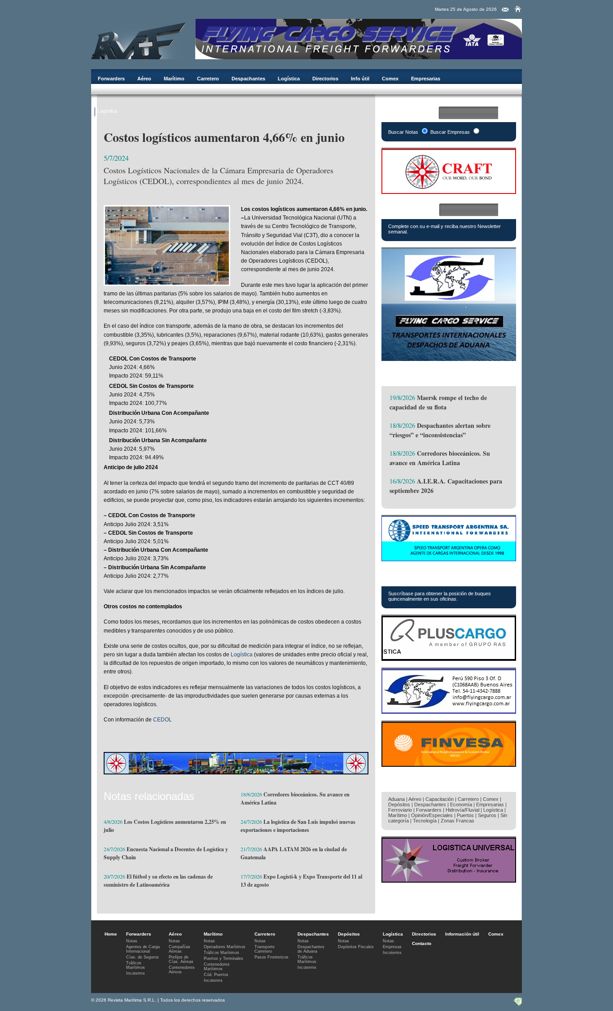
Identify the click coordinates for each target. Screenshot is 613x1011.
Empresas (392, 947)
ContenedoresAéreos (182, 969)
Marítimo (174, 78)
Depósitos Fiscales (356, 947)
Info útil (360, 78)
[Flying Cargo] (358, 57)
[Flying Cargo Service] (448, 358)
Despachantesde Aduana (311, 949)
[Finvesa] (448, 764)
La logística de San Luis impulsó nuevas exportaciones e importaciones (298, 826)
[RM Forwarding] (138, 39)
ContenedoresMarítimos (217, 966)
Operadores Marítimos (224, 947)
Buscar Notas (403, 132)
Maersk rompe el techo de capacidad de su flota (438, 402)
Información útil (462, 934)
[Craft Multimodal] (236, 772)
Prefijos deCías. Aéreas (181, 959)
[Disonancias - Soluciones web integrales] (517, 1004)
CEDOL (162, 719)
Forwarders (111, 78)
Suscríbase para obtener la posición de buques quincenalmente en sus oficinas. (439, 596)
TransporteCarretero (264, 949)
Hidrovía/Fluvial (462, 810)
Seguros (487, 815)
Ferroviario (400, 810)
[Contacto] (505, 10)
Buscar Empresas (450, 132)
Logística (289, 78)
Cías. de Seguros (142, 957)
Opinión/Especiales (432, 815)
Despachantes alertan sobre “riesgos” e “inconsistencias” (440, 430)
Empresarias (425, 78)
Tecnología (425, 820)
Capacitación (439, 799)
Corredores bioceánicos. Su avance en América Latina (440, 457)
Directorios (325, 78)
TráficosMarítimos (135, 965)
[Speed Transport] (448, 559)
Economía (461, 804)
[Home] (518, 9)
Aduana (396, 799)
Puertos (465, 815)
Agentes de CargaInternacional (143, 949)
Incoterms (135, 973)
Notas (131, 941)
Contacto (421, 943)
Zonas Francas (457, 820)
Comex (390, 78)
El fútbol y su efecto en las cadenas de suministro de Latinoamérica (158, 880)
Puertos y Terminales (223, 958)
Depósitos (399, 804)
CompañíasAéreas (179, 949)
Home (111, 934)
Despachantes (248, 78)
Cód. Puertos (216, 974)
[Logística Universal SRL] (448, 880)
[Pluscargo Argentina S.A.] (448, 658)
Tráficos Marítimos (423, 576)
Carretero (208, 78)
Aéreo (144, 78)
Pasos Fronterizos (271, 957)
